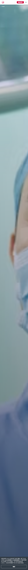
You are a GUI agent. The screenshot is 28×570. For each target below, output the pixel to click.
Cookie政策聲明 (8, 560)
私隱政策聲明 (16, 560)
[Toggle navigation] (26, 2)
